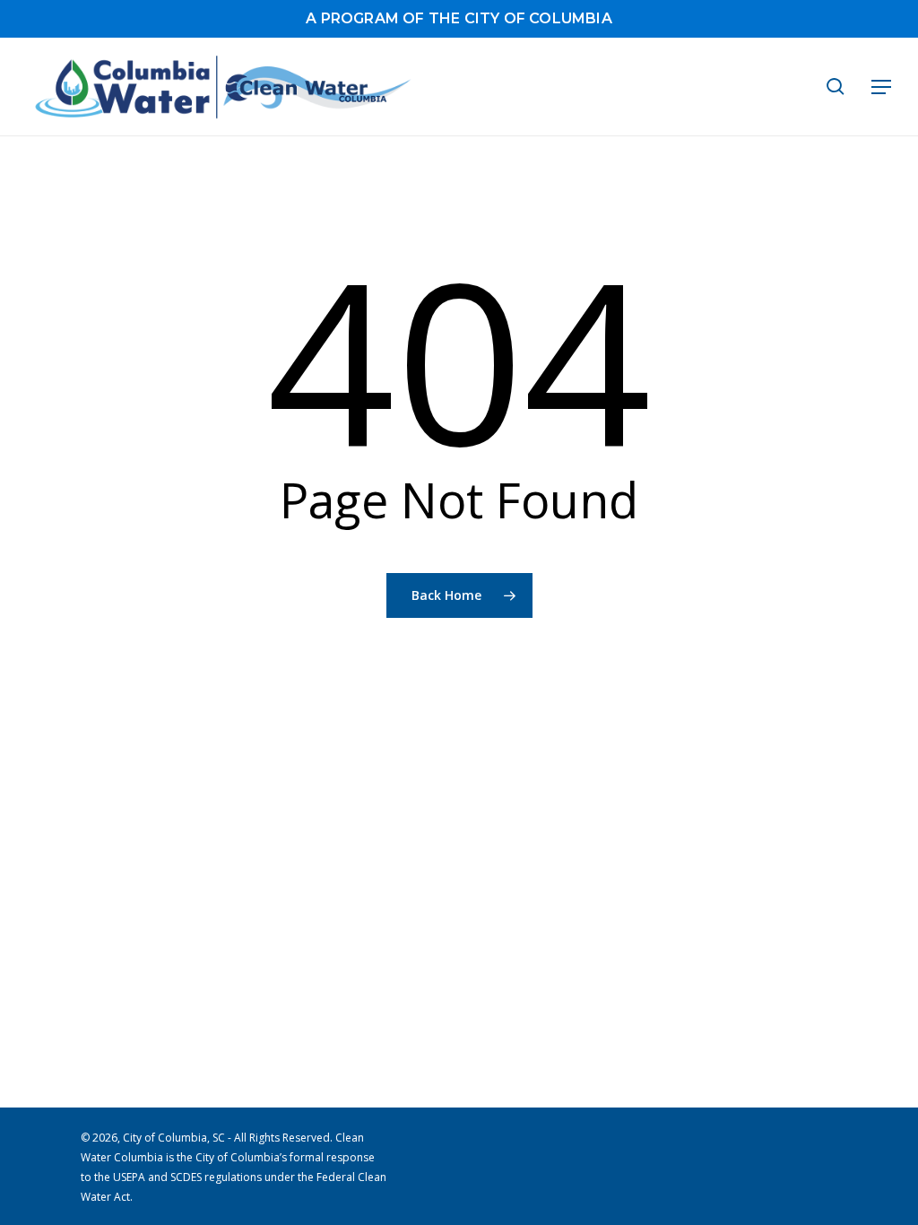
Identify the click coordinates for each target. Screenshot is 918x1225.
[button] (881, 87)
